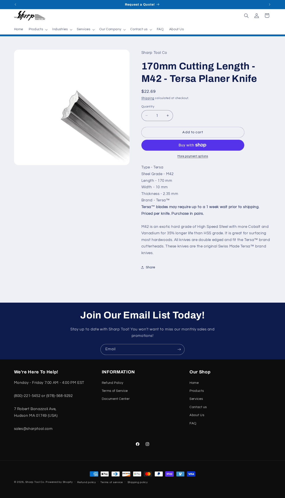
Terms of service (111, 482)
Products (196, 391)
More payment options (192, 156)
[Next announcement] (270, 4)
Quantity (147, 106)
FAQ (192, 423)
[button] (37, 29)
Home (194, 383)
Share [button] (150, 267)
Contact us (198, 407)
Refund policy (86, 482)
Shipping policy (138, 482)
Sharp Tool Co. (35, 482)
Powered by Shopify (59, 482)
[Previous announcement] (15, 4)
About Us (196, 415)
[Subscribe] (179, 349)
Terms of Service (115, 391)
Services (196, 399)
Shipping (147, 98)
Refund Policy (112, 383)
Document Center (116, 399)
